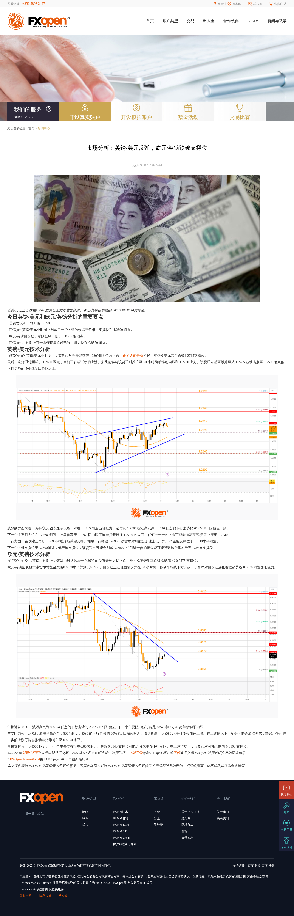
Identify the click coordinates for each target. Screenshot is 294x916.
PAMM (253, 21)
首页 (150, 21)
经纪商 (185, 818)
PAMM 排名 (121, 818)
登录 (218, 4)
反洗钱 (62, 895)
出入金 (209, 21)
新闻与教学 (277, 21)
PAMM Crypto (122, 837)
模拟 (85, 824)
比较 (85, 812)
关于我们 (223, 812)
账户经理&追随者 (125, 844)
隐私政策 (45, 895)
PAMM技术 (120, 812)
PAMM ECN (121, 824)
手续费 (158, 824)
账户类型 (170, 21)
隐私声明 (26, 895)
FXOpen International (25, 759)
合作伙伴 (231, 21)
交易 (190, 21)
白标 (184, 831)
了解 (176, 753)
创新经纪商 (30, 753)
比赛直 (276, 4)
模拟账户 (256, 4)
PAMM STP (120, 831)
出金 (157, 818)
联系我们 (223, 818)
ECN (85, 818)
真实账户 (236, 4)
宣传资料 (187, 837)
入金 (157, 812)
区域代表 (187, 824)
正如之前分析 (133, 355)
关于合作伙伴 (190, 812)
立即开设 (135, 753)
